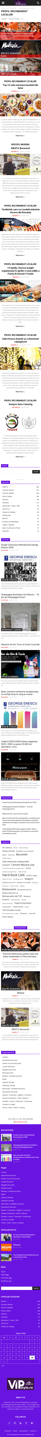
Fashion (28, 868)
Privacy (15, 1431)
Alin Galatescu (7, 848)
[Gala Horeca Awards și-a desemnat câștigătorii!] (20, 358)
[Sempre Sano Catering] (20, 421)
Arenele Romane (23, 848)
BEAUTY (5, 518)
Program (22, 886)
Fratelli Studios (22, 872)
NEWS (4, 1079)
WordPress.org (6, 1281)
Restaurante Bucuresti (9, 1092)
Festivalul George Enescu (9, 872)
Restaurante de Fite (24, 890)
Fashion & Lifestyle (8, 512)
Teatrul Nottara (18, 907)
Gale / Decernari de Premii (11, 528)
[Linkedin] (20, 1423)
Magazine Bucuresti (9, 1070)
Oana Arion (5, 886)
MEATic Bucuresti (20, 148)
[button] (38, 3)
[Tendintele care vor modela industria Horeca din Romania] (20, 224)
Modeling (35, 882)
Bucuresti (21, 854)
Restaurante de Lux (10, 893)
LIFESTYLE (6, 509)
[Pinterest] (26, 1423)
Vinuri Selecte (7, 917)
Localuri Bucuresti (8, 1067)
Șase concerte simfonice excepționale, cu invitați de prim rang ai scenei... (20, 693)
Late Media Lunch (18, 879)
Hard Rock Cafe (13, 875)
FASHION (5, 503)
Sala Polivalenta (15, 900)
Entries (5, 1275)
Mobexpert (17, 1245)
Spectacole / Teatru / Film (11, 506)
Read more (19, 135)
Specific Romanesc (11, 53)
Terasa (27, 907)
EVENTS (5, 487)
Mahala (20, 993)
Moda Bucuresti (7, 1073)
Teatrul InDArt (6, 907)
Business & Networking (10, 522)
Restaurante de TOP (12, 896)
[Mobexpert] (6, 1247)
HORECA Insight (31, 876)
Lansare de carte (7, 879)
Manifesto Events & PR (8, 882)
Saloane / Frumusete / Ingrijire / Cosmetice (17, 1095)
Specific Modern (20, 144)
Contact (5, 1057)
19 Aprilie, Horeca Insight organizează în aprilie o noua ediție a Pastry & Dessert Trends (21, 271)
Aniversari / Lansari (12, 629)
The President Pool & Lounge (10, 913)
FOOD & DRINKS (8, 493)
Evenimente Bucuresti (9, 1060)
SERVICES (5, 531)
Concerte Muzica (8, 490)
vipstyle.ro (15, 91)
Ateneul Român (8, 851)
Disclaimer (8, 1431)
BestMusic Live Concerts (25, 851)
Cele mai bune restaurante (15, 861)
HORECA (5, 500)
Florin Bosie (16, 407)
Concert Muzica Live (22, 865)
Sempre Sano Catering (20, 404)
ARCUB (15, 848)
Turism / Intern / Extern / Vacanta (13, 1108)
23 (37, 1354)
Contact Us (33, 1431)
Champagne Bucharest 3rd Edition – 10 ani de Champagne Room (20, 595)
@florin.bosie (20, 1122)
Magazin (29, 879)
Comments (6, 1278)
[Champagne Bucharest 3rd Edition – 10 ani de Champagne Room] (20, 617)
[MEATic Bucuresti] (20, 164)
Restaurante (6, 515)
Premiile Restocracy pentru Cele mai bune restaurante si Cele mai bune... (20, 955)
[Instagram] (15, 1423)
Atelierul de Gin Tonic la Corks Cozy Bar (20, 644)
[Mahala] (20, 980)
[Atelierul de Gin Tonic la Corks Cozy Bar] (20, 664)
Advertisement (23, 1431)
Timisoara (23, 913)
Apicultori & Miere (14, 19)
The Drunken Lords (11, 910)
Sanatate (23, 900)
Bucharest (11, 855)
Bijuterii (4, 855)
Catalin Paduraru (7, 858)
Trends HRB (31, 913)
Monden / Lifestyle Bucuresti (12, 1076)
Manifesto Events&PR (24, 882)
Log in (3, 1272)
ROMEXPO (6, 900)
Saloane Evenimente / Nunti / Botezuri (15, 1098)
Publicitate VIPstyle (8, 1085)
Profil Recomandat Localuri (16, 31)
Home (3, 8)
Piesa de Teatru (14, 886)
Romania (27, 896)
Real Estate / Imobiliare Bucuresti (13, 1089)
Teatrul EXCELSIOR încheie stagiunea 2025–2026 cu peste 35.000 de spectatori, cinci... (19, 744)
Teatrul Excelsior (22, 903)
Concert (6, 865)
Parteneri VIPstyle (8, 1082)
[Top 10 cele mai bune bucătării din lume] (20, 105)
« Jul (2, 1366)
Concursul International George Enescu (13, 868)
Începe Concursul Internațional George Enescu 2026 (19, 802)
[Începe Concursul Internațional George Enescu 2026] (20, 567)
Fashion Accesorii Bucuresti (11, 1063)
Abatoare (4, 19)
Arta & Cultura (7, 496)
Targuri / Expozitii (8, 525)
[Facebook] (9, 1423)
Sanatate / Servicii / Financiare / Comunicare (17, 1101)
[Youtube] (32, 1423)
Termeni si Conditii (8, 1104)
